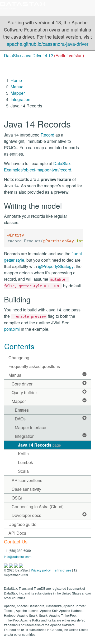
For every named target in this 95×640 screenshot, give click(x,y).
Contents (19, 346)
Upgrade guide (22, 524)
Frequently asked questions (34, 366)
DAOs (20, 419)
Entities (22, 410)
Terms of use (62, 570)
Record (47, 135)
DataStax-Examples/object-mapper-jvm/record (38, 166)
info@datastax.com (17, 556)
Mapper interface (30, 427)
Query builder (24, 392)
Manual (18, 87)
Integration (20, 99)
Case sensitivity (26, 489)
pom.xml (12, 329)
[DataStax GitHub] (21, 565)
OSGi (17, 498)
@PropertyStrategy (56, 266)
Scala (23, 471)
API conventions (27, 480)
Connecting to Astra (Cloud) (38, 506)
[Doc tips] (11, 565)
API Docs (17, 533)
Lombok (25, 462)
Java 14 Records (39, 445)
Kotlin (23, 454)
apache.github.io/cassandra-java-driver (47, 43)
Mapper (18, 93)
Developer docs (26, 515)
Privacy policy (41, 570)
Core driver (22, 384)
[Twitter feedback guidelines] (16, 565)
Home (16, 80)
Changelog (18, 358)
